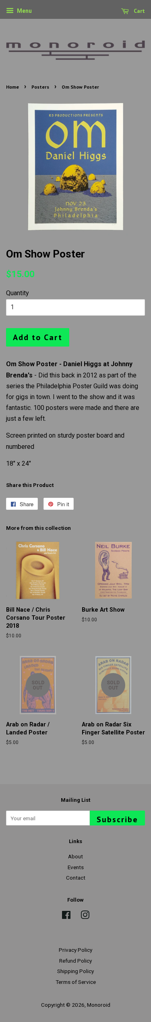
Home (12, 87)
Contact (75, 877)
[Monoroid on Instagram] (85, 916)
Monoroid (98, 1005)
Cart (138, 10)
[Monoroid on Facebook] (66, 916)
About (75, 856)
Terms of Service (76, 982)
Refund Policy (75, 960)
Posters (40, 87)
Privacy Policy (75, 950)
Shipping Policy (75, 971)
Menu (24, 11)
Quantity (17, 293)
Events (76, 867)
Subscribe (117, 819)
